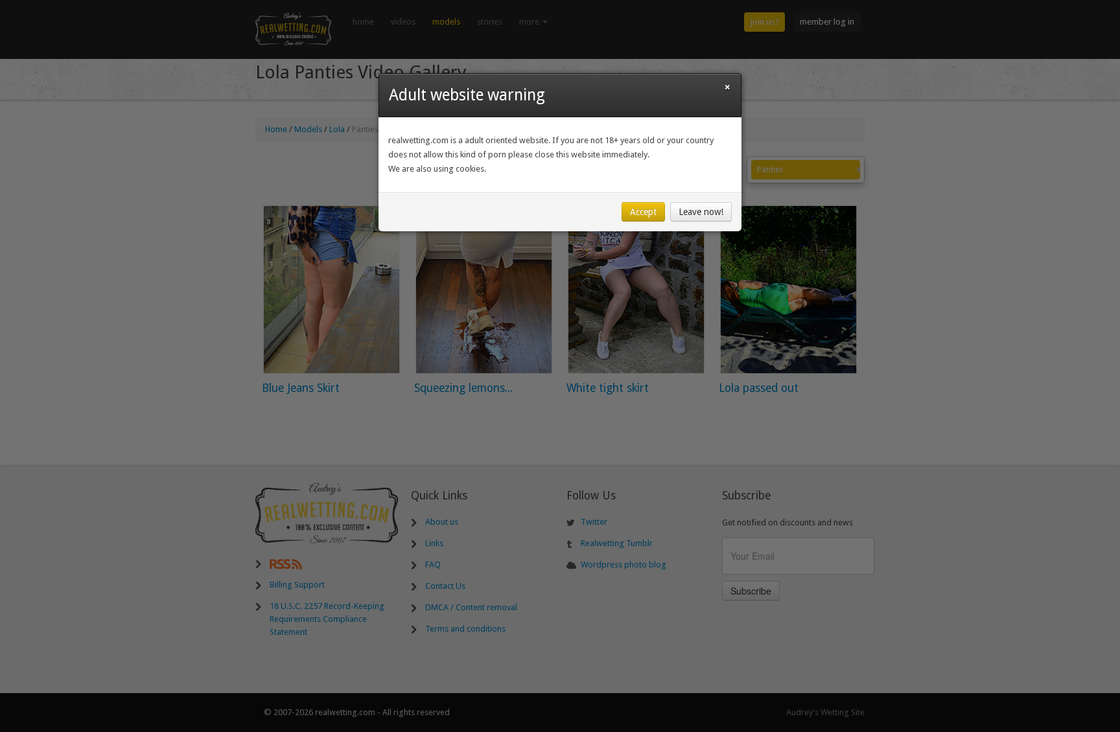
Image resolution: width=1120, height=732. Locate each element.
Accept (643, 212)
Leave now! (701, 212)
